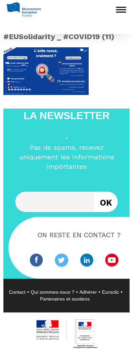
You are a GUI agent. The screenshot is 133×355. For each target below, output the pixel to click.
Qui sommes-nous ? (52, 292)
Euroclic (110, 292)
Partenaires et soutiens (65, 299)
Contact (17, 292)
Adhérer (88, 292)
